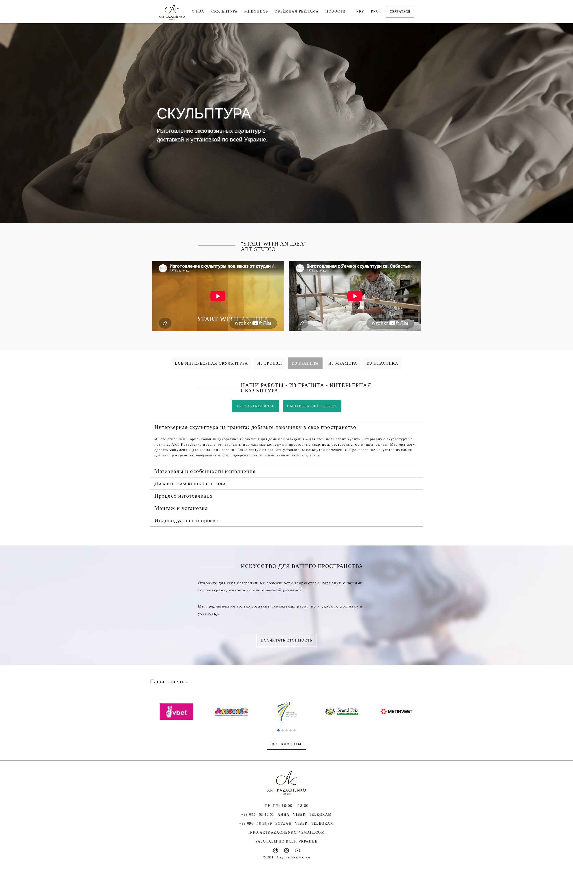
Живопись (256, 11)
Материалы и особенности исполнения (205, 471)
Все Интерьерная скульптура (211, 363)
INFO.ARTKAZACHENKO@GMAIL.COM (286, 832)
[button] (286, 427)
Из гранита (305, 363)
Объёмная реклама (297, 11)
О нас (198, 11)
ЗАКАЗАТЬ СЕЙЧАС (255, 406)
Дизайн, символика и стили (190, 483)
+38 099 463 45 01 (257, 814)
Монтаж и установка (181, 508)
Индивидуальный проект (186, 520)
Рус (375, 11)
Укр (360, 11)
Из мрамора (342, 363)
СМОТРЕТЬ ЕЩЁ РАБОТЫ (312, 406)
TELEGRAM (320, 814)
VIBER (299, 814)
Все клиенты (286, 744)
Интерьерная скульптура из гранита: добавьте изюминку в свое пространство (255, 427)
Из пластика (382, 363)
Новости (335, 11)
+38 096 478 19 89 (255, 823)
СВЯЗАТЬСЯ (400, 11)
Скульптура (224, 11)
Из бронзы (269, 363)
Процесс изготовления (183, 496)
